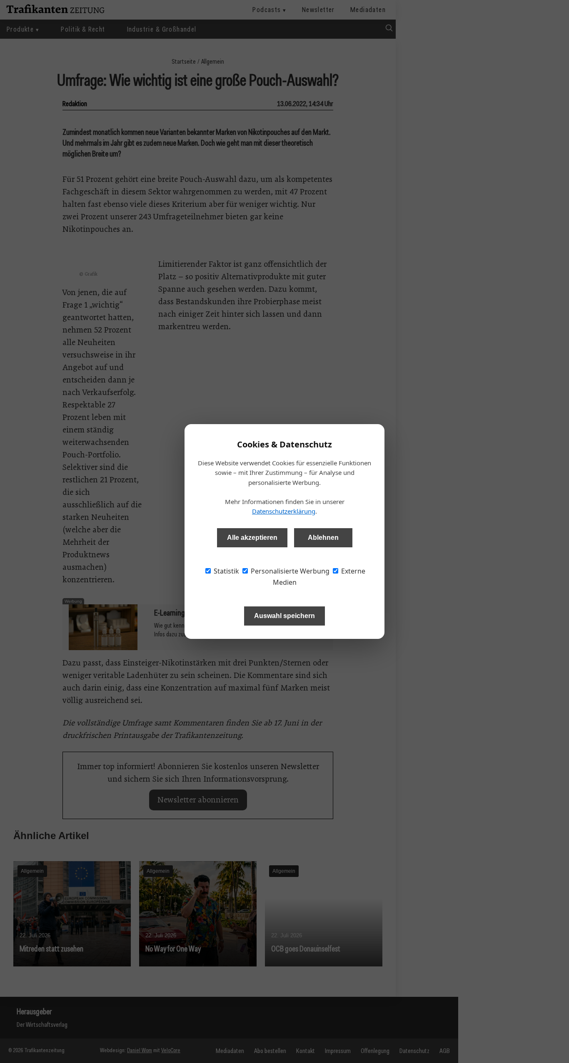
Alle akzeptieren (252, 537)
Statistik (225, 571)
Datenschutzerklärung (283, 511)
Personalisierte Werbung (289, 571)
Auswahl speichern (284, 615)
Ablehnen (323, 537)
